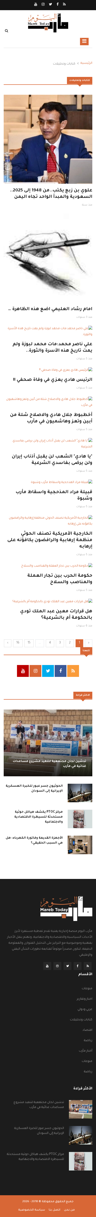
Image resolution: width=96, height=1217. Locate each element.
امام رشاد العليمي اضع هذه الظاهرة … (50, 309)
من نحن (69, 1210)
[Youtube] (35, 5)
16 (17, 643)
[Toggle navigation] (84, 41)
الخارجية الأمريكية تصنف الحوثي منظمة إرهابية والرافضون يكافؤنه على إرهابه (49, 540)
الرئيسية (86, 63)
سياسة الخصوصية (31, 1210)
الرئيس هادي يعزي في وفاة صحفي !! (52, 380)
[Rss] (64, 5)
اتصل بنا (54, 1210)
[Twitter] (50, 5)
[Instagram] (43, 5)
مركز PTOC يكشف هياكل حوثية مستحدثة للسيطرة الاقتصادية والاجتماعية (38, 817)
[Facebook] (57, 5)
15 (29, 643)
